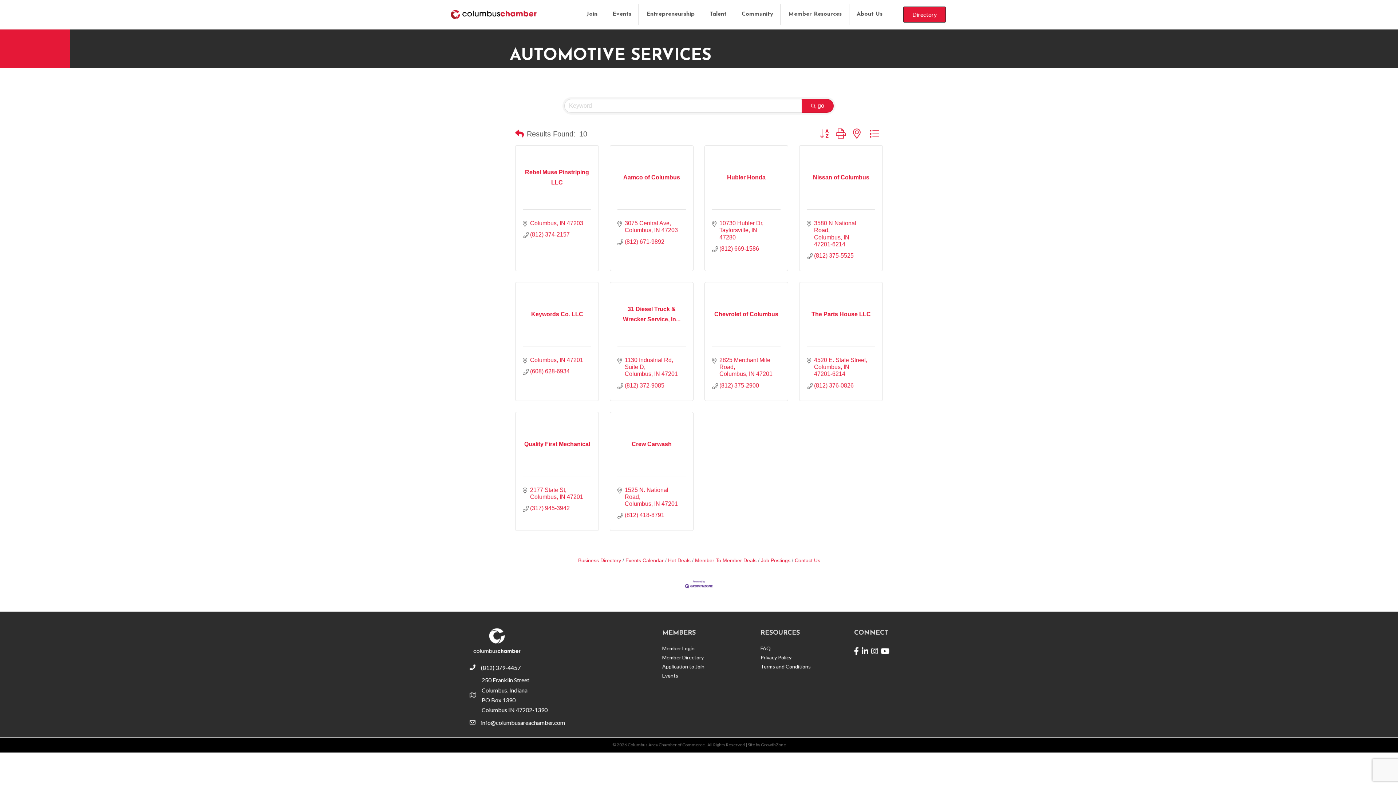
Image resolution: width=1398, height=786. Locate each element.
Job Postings (775, 560)
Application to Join (683, 666)
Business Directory (599, 560)
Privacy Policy (776, 657)
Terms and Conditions (786, 666)
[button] (519, 133)
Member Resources (815, 14)
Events (621, 14)
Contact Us (807, 560)
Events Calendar (644, 560)
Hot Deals (679, 560)
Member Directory (683, 657)
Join (592, 14)
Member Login (678, 648)
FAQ (766, 648)
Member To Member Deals (726, 560)
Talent (718, 14)
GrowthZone (773, 744)
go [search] (821, 106)
